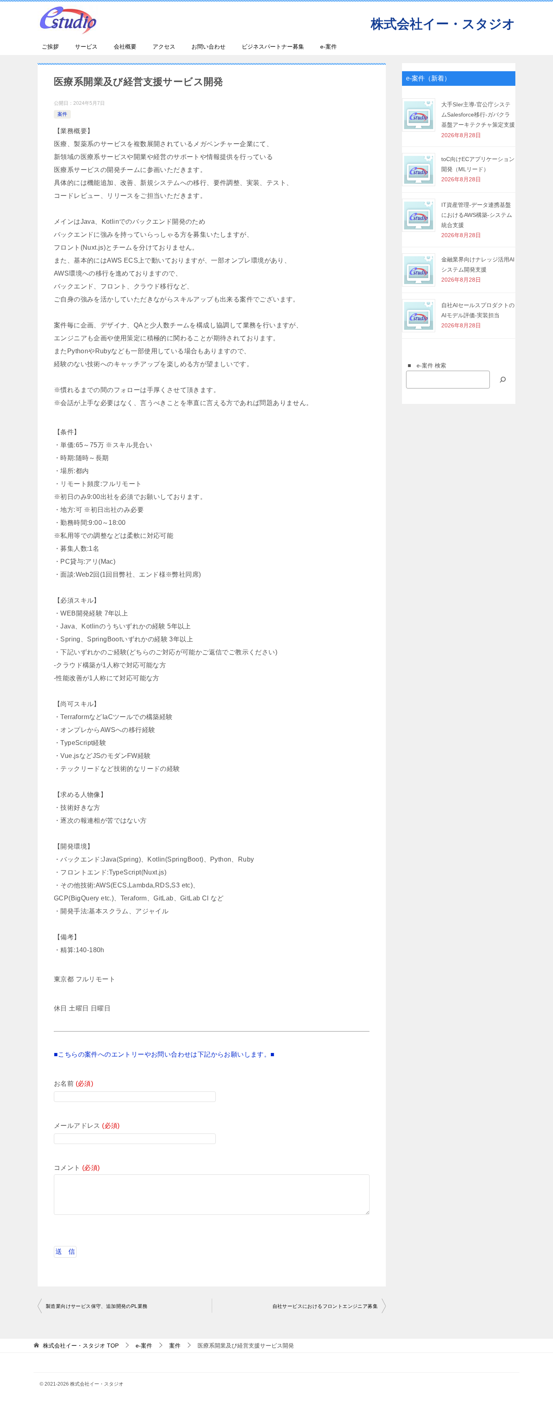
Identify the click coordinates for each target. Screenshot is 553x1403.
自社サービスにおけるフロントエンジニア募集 (325, 1306)
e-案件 (328, 46)
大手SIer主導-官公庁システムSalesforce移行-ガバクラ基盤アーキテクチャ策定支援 (478, 114)
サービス (86, 46)
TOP (81, 1345)
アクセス (164, 46)
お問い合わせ (208, 46)
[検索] (503, 379)
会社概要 (125, 46)
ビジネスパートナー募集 (273, 46)
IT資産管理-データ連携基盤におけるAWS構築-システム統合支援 (476, 215)
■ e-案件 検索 (424, 365)
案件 (62, 114)
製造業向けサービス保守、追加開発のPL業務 (96, 1306)
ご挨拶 (50, 46)
